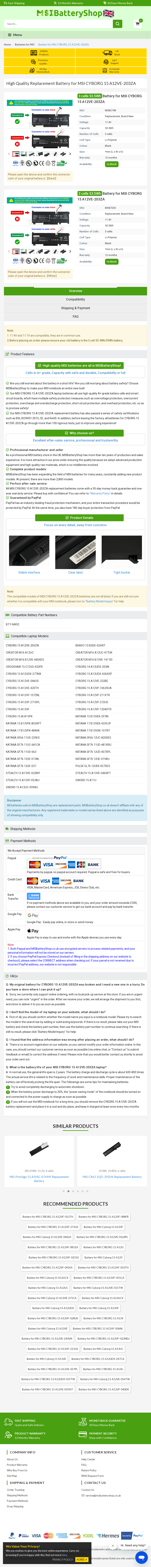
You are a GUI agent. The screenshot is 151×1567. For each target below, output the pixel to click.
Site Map (12, 1475)
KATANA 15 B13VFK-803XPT (23, 723)
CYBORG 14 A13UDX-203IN (92, 666)
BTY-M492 (12, 624)
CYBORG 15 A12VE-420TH (22, 688)
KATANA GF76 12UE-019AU (93, 758)
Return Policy (89, 1470)
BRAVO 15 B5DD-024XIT (91, 645)
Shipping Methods (17, 1495)
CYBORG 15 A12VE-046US (22, 680)
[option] (40, 124)
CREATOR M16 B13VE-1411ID (94, 659)
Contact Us (87, 1489)
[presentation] (75, 291)
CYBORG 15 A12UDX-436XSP (94, 673)
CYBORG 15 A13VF (17, 709)
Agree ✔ (81, 1559)
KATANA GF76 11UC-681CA (23, 744)
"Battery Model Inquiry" (99, 601)
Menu (17, 35)
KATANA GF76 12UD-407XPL (93, 751)
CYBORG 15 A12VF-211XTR (93, 695)
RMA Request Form (92, 1475)
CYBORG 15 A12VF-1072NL (23, 695)
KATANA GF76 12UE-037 (21, 766)
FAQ (84, 1464)
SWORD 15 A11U (86, 780)
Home (7, 44)
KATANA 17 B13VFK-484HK (23, 730)
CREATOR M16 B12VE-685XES (25, 659)
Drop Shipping (15, 1506)
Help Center (88, 1459)
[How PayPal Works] (132, 1536)
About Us (12, 1459)
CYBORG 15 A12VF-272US (92, 702)
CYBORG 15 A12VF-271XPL (23, 702)
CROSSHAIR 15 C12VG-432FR (24, 666)
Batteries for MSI (24, 44)
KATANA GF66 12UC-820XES (93, 737)
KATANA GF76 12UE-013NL (22, 758)
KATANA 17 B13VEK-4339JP (93, 723)
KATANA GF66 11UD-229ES (23, 737)
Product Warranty (17, 1464)
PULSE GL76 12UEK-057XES (93, 766)
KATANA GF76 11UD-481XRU (93, 744)
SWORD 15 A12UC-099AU (22, 787)
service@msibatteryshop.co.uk (103, 1495)
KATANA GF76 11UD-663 (21, 751)
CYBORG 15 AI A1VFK (19, 716)
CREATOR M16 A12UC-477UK (94, 652)
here (64, 1555)
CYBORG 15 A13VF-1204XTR (93, 709)
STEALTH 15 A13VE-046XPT (93, 773)
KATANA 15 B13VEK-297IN (92, 716)
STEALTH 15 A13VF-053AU (23, 780)
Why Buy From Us (17, 1470)
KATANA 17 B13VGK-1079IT (93, 730)
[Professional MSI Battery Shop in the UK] (75, 17)
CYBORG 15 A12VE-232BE (92, 680)
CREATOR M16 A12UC (20, 652)
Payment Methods (17, 1500)
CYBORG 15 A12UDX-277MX (23, 673)
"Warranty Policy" (100, 493)
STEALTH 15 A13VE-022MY (23, 773)
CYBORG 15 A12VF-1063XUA (94, 688)
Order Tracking (15, 1489)
